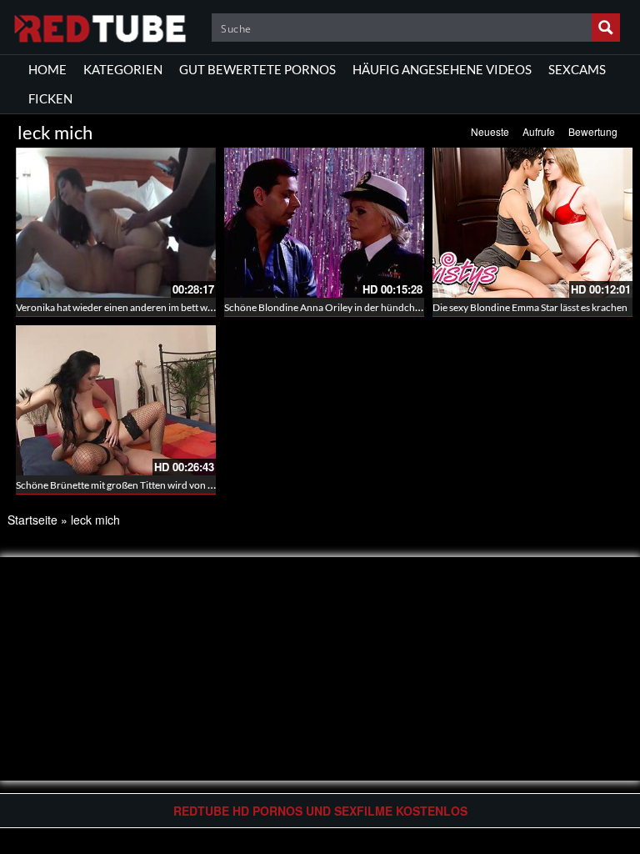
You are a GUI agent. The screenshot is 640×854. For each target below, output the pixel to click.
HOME (47, 69)
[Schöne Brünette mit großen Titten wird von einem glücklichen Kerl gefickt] (116, 400)
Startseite (33, 519)
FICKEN (50, 98)
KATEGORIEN (122, 69)
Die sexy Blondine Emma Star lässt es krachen (530, 307)
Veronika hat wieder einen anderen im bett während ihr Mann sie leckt (166, 307)
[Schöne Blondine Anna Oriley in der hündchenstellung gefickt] (324, 223)
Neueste (490, 131)
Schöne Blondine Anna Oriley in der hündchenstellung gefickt (357, 307)
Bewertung (593, 131)
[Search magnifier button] (606, 27)
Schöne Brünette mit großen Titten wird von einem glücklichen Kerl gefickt (176, 485)
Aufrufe (538, 131)
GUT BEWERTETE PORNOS (257, 69)
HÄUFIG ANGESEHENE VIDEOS (442, 69)
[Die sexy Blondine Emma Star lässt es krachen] (532, 223)
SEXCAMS (577, 69)
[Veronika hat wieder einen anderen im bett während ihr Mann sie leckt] (116, 223)
